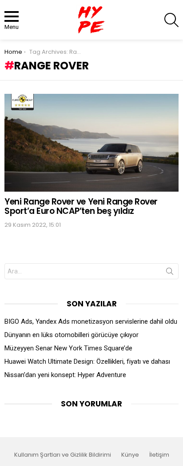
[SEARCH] (171, 20)
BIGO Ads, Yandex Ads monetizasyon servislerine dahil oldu (90, 321)
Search (170, 273)
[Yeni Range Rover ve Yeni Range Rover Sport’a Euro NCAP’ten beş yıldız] (91, 143)
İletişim (159, 454)
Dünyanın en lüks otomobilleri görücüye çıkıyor (71, 335)
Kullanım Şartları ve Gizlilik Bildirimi (62, 454)
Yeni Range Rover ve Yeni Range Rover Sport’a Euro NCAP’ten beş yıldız (81, 206)
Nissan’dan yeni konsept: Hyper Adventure (65, 375)
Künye (130, 454)
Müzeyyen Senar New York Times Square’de (68, 348)
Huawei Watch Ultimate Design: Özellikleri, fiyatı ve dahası (87, 362)
